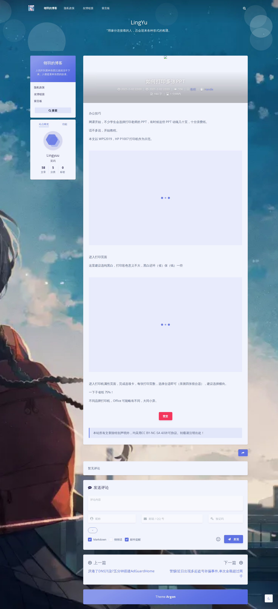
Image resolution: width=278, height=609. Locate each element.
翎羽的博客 (50, 8)
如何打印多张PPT (165, 81)
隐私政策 (39, 87)
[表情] (218, 539)
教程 (193, 89)
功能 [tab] (64, 124)
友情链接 (39, 94)
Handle (208, 89)
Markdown (99, 539)
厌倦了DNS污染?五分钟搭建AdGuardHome (121, 571)
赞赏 (165, 416)
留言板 (38, 101)
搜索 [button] (54, 110)
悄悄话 (118, 539)
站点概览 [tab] (44, 124)
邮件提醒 (135, 539)
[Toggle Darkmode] (269, 598)
